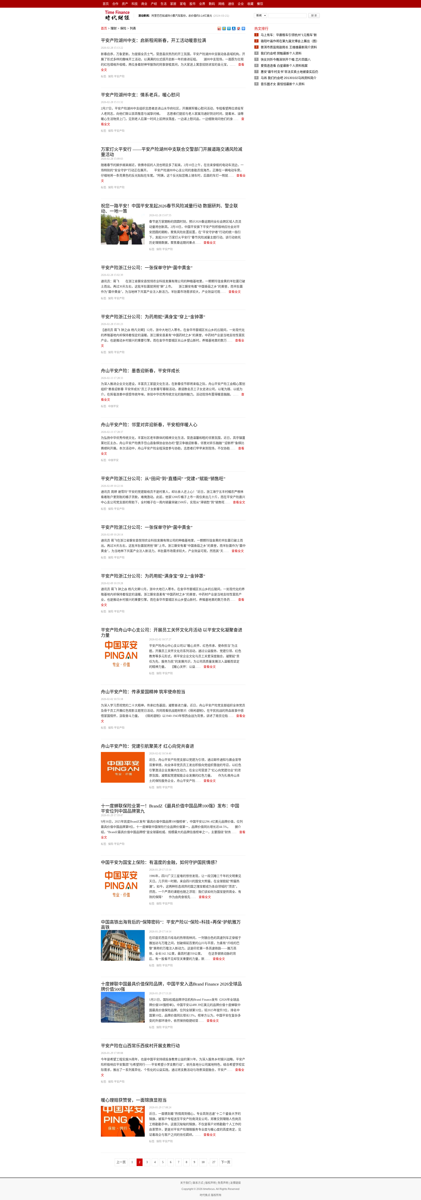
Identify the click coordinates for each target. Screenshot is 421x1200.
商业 (144, 3)
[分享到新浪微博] (219, 28)
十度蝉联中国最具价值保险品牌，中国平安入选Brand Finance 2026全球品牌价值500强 (171, 987)
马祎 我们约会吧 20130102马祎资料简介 (288, 78)
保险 (123, 28)
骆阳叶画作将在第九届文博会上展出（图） (290, 41)
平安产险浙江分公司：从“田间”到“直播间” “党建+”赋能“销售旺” (163, 478)
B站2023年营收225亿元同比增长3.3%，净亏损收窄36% (185, 15)
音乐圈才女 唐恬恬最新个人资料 (283, 84)
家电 (183, 3)
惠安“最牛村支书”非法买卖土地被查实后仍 (289, 71)
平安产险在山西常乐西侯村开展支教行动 (140, 1045)
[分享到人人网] (233, 28)
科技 (135, 3)
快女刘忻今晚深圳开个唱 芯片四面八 (286, 59)
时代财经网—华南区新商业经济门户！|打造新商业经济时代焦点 (117, 15)
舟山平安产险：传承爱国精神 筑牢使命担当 (143, 691)
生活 (164, 3)
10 (203, 1162)
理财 (114, 28)
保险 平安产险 (116, 76)
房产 (125, 3)
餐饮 (260, 3)
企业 (241, 3)
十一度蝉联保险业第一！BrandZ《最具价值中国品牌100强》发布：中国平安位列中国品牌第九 (170, 809)
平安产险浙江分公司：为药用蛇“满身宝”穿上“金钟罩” (153, 316)
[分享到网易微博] (238, 28)
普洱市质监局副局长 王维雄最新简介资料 (289, 47)
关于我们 (185, 1182)
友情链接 (235, 1182)
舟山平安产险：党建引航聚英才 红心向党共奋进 (147, 746)
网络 (221, 3)
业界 (202, 3)
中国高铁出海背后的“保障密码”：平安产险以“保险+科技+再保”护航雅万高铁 (171, 925)
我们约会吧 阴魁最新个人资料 (281, 53)
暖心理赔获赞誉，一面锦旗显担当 (134, 1100)
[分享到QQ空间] (223, 28)
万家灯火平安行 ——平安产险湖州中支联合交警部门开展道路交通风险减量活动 (171, 152)
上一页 (121, 1162)
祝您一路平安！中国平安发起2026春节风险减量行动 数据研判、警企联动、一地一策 (169, 209)
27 (213, 1162)
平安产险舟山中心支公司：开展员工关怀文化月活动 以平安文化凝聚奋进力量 (171, 633)
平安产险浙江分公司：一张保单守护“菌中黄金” (147, 267)
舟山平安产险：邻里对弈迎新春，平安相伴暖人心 (149, 424)
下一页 (225, 1162)
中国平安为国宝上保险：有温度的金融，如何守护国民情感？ (160, 862)
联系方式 (198, 1182)
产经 (154, 3)
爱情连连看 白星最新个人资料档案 (284, 65)
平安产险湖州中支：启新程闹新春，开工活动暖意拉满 (153, 40)
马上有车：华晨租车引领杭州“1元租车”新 (289, 35)
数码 (212, 3)
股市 (192, 3)
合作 (115, 3)
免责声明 (223, 1182)
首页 (106, 3)
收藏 (250, 3)
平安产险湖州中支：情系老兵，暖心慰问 (140, 95)
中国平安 (113, 406)
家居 (173, 3)
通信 (231, 3)
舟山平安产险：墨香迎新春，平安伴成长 (140, 370)
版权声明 (210, 1182)
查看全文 (209, 242)
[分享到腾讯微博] (228, 28)
